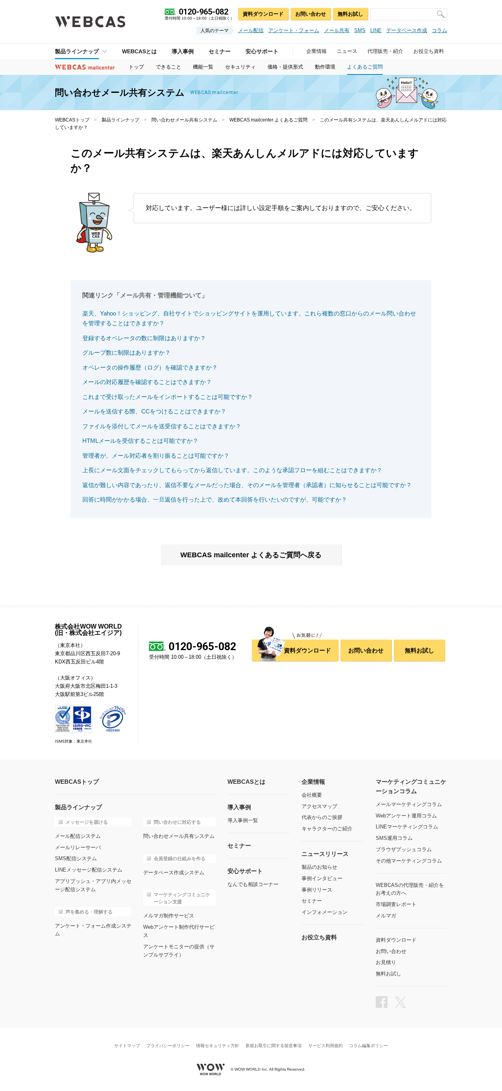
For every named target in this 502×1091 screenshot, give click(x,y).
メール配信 (251, 30)
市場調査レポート (396, 904)
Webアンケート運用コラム (406, 816)
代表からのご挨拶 (322, 817)
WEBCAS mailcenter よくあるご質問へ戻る (251, 555)
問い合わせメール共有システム (184, 120)
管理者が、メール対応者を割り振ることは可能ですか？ (155, 455)
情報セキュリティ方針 (217, 1046)
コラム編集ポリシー (368, 1046)
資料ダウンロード (263, 14)
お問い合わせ (310, 14)
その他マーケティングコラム (409, 861)
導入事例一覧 (242, 820)
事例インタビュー (322, 878)
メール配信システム (78, 836)
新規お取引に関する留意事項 (274, 1046)
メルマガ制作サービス (168, 916)
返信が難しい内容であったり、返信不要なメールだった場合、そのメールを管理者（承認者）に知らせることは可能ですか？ (247, 485)
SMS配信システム (76, 858)
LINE (376, 30)
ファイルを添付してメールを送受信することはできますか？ (161, 426)
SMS (360, 30)
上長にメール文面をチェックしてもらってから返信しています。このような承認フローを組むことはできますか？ (232, 470)
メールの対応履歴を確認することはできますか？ (147, 382)
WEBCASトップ (72, 120)
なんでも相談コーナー (252, 884)
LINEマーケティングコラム (407, 827)
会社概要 (312, 795)
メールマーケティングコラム (409, 804)
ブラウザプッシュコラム (404, 849)
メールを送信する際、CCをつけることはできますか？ (154, 411)
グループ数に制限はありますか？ (126, 352)
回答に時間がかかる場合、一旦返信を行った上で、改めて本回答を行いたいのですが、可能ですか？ (214, 499)
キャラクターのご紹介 (327, 829)
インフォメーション (324, 912)
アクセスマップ (319, 806)
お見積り (386, 962)
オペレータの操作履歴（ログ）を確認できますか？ (150, 367)
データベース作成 (406, 30)
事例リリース (317, 890)
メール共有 (336, 30)
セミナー (312, 901)
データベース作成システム (173, 872)
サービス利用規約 (325, 1046)
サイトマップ (127, 1046)
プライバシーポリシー (167, 1046)
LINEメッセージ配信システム (88, 870)
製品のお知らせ (319, 867)
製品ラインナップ (77, 51)
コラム (439, 30)
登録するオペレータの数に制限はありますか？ (144, 338)
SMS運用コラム (394, 838)
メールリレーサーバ (78, 847)
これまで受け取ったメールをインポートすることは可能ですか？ (167, 396)
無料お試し (350, 14)
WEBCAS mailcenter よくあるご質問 (268, 120)
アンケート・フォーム (293, 30)
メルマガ (386, 916)
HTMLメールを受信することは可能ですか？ (140, 440)
